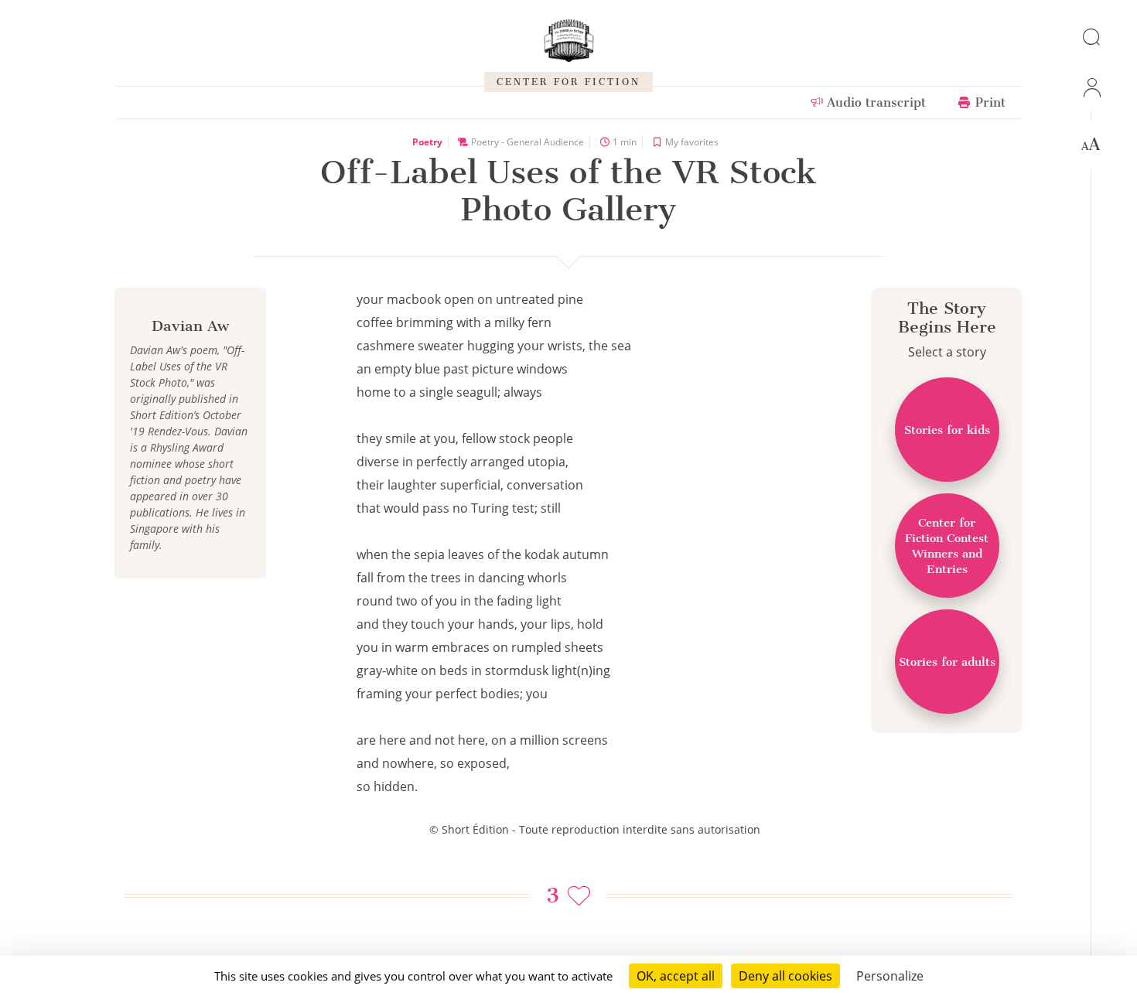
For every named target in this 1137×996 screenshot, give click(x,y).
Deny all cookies (785, 975)
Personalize (890, 975)
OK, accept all (676, 975)
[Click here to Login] (1090, 87)
